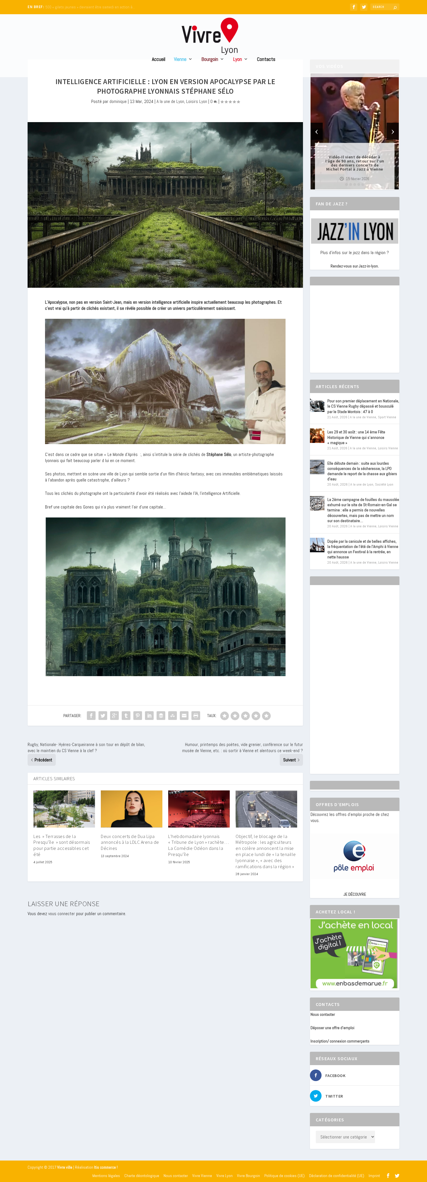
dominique (118, 101)
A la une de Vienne (363, 417)
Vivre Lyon (224, 1175)
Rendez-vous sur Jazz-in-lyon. (355, 266)
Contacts (266, 59)
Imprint (374, 1175)
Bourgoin (210, 59)
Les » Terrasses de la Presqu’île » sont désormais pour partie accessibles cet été (61, 845)
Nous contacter (323, 1014)
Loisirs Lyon (196, 101)
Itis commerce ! (106, 1167)
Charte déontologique (141, 1175)
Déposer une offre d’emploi (332, 1027)
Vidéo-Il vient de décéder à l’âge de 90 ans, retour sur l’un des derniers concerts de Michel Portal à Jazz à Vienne (354, 163)
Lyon (237, 59)
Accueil (158, 59)
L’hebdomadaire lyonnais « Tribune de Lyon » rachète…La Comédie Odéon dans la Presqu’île (198, 845)
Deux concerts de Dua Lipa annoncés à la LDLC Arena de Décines (130, 842)
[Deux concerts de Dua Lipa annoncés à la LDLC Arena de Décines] (131, 808)
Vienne (180, 59)
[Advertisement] (354, 334)
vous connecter (61, 914)
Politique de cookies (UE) (284, 1175)
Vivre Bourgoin (248, 1175)
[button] (346, 184)
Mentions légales (106, 1175)
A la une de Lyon (170, 101)
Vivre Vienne (202, 1175)
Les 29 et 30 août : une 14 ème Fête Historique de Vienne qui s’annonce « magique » (356, 437)
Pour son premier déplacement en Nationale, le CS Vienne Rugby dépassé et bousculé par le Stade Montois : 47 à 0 (363, 406)
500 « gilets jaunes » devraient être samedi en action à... (90, 7)
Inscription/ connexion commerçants (340, 1041)
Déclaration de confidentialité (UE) (336, 1175)
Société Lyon (384, 484)
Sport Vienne (387, 417)
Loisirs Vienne (388, 448)
